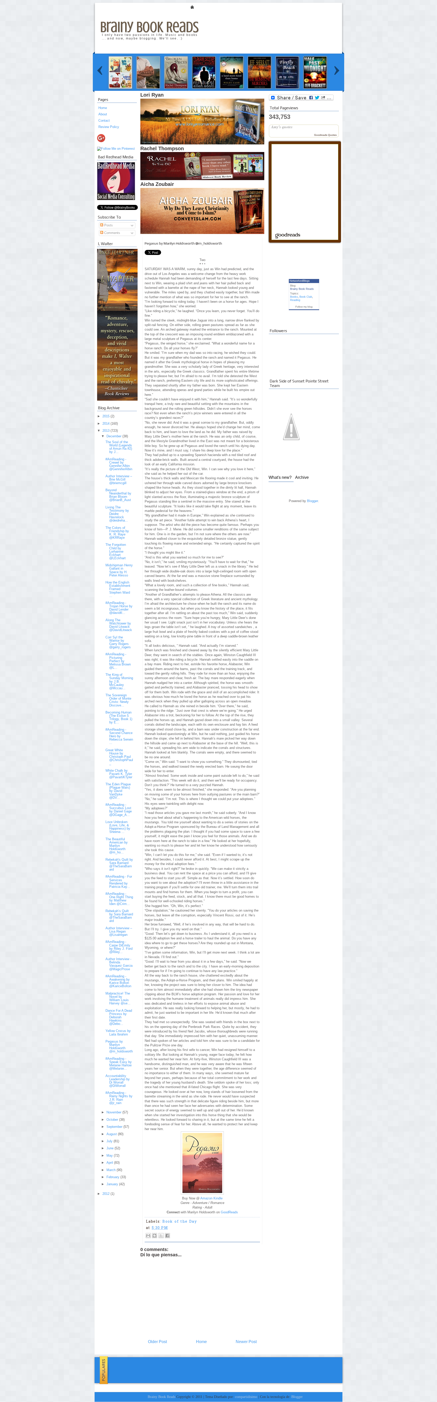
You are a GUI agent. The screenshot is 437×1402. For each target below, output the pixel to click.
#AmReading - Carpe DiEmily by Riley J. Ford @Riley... (119, 947)
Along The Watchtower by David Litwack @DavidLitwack (118, 625)
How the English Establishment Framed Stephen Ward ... (117, 589)
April (110, 1162)
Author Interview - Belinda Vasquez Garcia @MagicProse (119, 964)
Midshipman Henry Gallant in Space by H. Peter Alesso (119, 570)
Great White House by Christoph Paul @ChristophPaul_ (119, 756)
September (114, 1127)
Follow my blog (304, 306)
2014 (106, 423)
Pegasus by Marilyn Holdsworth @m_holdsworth (119, 1046)
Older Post (157, 1342)
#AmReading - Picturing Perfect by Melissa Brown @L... (118, 661)
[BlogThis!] (154, 1235)
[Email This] (148, 1235)
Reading (295, 299)
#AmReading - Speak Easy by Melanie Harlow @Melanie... (118, 1063)
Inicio (192, 7)
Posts (108, 225)
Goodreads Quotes (325, 135)
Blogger (312, 501)
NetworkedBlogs (300, 280)
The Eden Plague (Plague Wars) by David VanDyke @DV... (118, 791)
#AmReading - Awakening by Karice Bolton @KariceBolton (118, 981)
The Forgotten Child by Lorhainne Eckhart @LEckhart (115, 551)
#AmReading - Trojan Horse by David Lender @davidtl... (119, 608)
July (110, 1141)
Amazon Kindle (211, 1198)
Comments (111, 233)
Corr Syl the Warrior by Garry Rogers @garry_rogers (118, 642)
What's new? (280, 477)
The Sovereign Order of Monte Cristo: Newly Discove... (118, 700)
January (112, 1184)
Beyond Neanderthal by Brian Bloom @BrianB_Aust (118, 495)
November (114, 1112)
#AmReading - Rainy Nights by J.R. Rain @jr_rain (119, 1098)
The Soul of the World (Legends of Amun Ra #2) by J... (118, 447)
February (113, 1177)
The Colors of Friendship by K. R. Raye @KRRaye (117, 533)
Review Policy (108, 127)
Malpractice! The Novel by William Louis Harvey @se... (117, 998)
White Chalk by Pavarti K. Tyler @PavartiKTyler (118, 774)
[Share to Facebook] (167, 1235)
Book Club (305, 296)
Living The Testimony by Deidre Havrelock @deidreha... (117, 514)
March (111, 1170)
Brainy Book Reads (149, 26)
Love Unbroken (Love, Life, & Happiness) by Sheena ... (117, 827)
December (114, 436)
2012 (106, 1194)
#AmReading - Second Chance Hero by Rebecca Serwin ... (119, 736)
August (112, 1134)
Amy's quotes (282, 127)
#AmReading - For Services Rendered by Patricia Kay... (118, 881)
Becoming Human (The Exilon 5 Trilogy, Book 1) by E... (118, 717)
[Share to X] (161, 1235)
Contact (104, 120)
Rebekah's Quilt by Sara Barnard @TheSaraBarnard (119, 864)
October (112, 1119)
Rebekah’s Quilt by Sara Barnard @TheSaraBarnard (119, 916)
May (110, 1155)
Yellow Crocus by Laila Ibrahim (118, 1032)
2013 (106, 431)
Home (102, 108)
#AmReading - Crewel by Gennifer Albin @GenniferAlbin (118, 464)
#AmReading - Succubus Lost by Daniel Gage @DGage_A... (118, 809)
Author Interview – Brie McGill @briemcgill (118, 479)
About (102, 114)
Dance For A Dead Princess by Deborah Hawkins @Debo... (118, 1017)
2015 (106, 416)
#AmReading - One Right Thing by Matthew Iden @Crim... (119, 898)
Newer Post (246, 1342)
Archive (302, 477)
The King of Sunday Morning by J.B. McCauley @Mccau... (119, 681)
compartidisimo (246, 1397)
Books (294, 296)
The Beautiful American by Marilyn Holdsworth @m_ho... (116, 845)
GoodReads (229, 1212)
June (110, 1148)
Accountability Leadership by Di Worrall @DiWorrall (117, 1081)
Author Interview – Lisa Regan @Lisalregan (118, 931)
